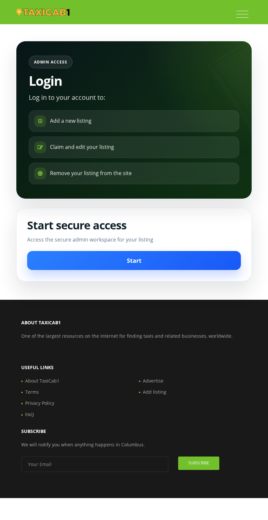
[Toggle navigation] (242, 14)
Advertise (153, 381)
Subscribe (198, 463)
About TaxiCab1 (42, 381)
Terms (32, 392)
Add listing (154, 392)
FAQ (29, 414)
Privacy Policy (39, 403)
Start (134, 260)
